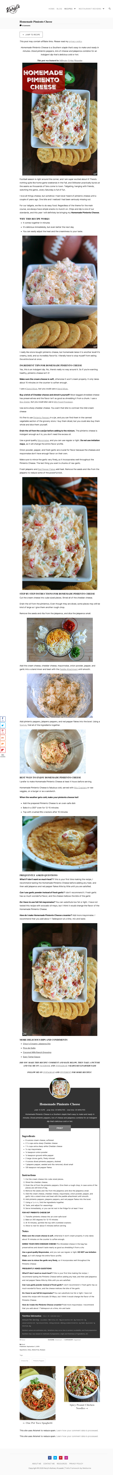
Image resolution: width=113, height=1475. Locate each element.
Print (60, 1128)
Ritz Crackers (80, 787)
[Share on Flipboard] (3, 750)
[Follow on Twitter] (55, 1458)
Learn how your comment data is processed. (77, 1430)
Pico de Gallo (29, 1048)
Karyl (23, 1344)
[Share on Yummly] (3, 737)
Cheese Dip (24, 1361)
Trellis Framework (72, 1468)
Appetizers (23, 1350)
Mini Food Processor (63, 402)
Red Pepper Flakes (46, 469)
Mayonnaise (43, 440)
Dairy (29, 1350)
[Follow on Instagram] (66, 1458)
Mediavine (87, 1468)
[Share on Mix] (3, 744)
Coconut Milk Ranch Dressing (37, 1052)
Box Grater (25, 402)
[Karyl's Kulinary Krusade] (17, 9)
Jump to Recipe (32, 35)
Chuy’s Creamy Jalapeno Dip (37, 1044)
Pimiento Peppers (41, 417)
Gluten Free (35, 1350)
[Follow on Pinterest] (60, 1458)
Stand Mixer (31, 389)
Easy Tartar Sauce (31, 1057)
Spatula (35, 1202)
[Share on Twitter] (3, 725)
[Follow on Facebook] (49, 1458)
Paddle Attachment (69, 669)
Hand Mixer (62, 389)
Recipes (42, 1350)
